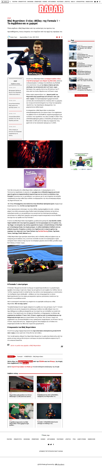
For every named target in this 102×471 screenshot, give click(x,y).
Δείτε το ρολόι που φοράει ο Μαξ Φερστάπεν (25, 345)
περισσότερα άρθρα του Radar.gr (21, 367)
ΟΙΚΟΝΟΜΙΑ (30, 1)
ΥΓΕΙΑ (74, 439)
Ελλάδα (41, 361)
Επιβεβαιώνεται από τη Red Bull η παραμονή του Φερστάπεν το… (47, 395)
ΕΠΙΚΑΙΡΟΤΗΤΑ (22, 1)
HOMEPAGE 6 (28, 356)
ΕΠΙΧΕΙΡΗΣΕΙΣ (38, 1)
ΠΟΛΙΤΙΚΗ (14, 1)
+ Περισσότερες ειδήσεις (81, 95)
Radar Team (13, 37)
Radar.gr (25, 363)
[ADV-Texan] (81, 161)
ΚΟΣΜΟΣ (45, 1)
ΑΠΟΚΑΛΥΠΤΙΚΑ (80, 1)
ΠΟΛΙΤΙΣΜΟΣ (60, 1)
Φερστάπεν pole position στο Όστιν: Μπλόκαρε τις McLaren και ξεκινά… (20, 395)
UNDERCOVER (89, 1)
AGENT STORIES (81, 439)
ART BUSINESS (52, 1)
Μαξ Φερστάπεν (38, 356)
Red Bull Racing (43, 231)
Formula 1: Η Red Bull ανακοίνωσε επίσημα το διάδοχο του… (47, 422)
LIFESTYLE (67, 1)
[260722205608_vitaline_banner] (35, 178)
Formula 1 (20, 356)
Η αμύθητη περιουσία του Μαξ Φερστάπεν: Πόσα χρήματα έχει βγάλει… (19, 423)
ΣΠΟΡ (9, 18)
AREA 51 (73, 1)
